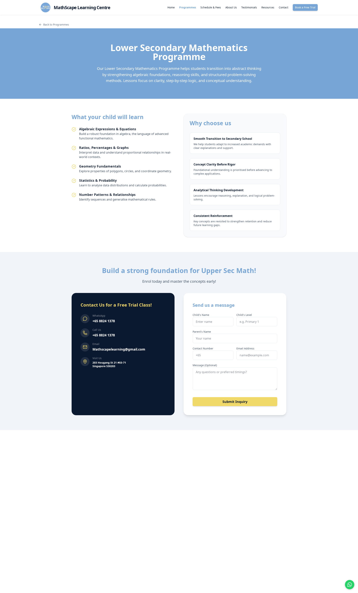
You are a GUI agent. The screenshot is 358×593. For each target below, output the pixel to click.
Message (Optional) (205, 365)
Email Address (245, 348)
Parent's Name (202, 331)
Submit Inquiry (234, 401)
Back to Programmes (56, 24)
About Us (231, 7)
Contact (283, 7)
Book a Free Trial (305, 7)
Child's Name (201, 315)
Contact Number (203, 348)
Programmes (187, 7)
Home (171, 7)
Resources (267, 7)
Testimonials (249, 7)
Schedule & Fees (210, 7)
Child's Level (244, 315)
